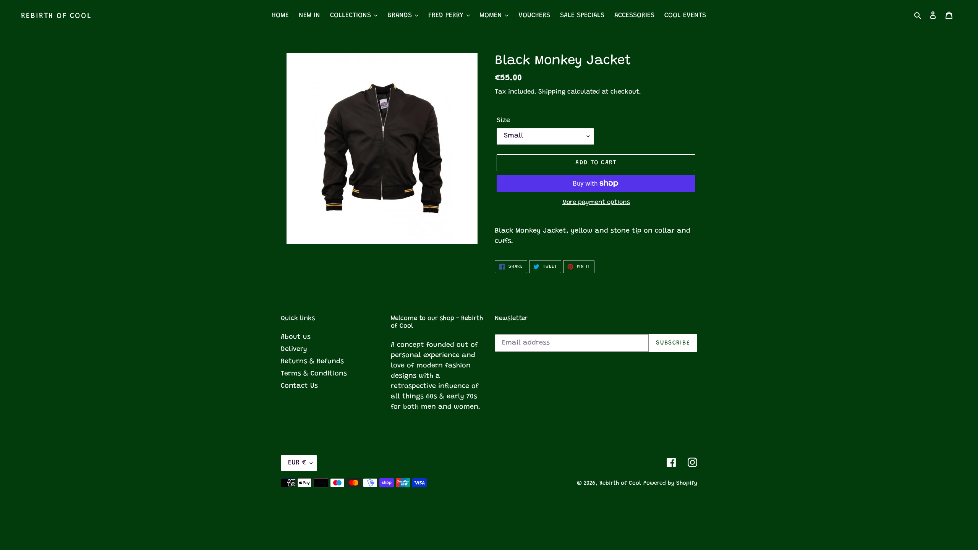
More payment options (596, 202)
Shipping (551, 92)
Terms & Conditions (314, 373)
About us (296, 337)
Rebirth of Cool (56, 16)
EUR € (297, 462)
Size (503, 120)
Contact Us (299, 386)
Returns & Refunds (312, 361)
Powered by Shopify (670, 483)
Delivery (294, 349)
